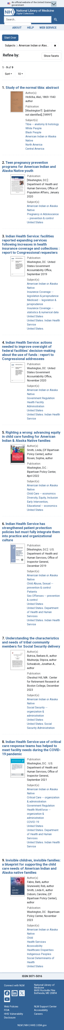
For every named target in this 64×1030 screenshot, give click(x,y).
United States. (35, 328)
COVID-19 (33, 822)
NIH (26, 1025)
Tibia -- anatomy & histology (42, 124)
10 (21, 74)
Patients (32, 591)
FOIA (6, 1010)
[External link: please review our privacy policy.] (7, 992)
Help (30, 27)
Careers (38, 1013)
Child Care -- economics (41, 493)
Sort (7, 74)
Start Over (10, 37)
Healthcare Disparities (40, 950)
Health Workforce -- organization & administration (39, 813)
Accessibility (41, 1010)
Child (30, 937)
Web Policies (11, 1006)
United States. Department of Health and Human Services (42, 612)
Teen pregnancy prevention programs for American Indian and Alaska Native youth (29, 167)
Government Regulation (41, 398)
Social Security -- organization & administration (37, 711)
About (17, 27)
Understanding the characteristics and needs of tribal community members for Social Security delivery (31, 642)
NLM (20, 1025)
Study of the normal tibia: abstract (32, 88)
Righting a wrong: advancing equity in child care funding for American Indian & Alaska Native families (31, 436)
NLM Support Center (45, 1006)
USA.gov (42, 1025)
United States (35, 222)
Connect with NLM (14, 985)
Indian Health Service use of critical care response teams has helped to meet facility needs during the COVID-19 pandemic (31, 748)
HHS (32, 1025)
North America (33, 144)
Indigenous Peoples (39, 954)
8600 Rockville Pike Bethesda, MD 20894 (45, 992)
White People (33, 128)
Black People (33, 132)
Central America (34, 148)
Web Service (47, 27)
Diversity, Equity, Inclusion (42, 497)
